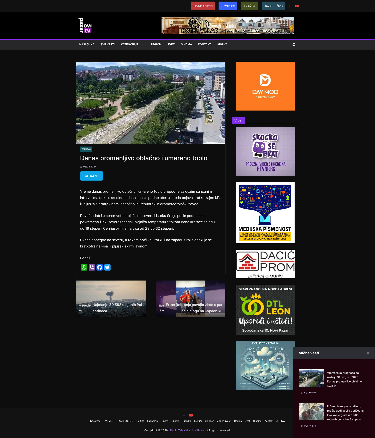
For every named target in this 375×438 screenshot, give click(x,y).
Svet (171, 44)
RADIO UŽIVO (274, 6)
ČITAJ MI (91, 176)
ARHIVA (222, 44)
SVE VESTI (108, 44)
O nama (186, 44)
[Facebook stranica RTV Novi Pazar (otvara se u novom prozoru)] (290, 6)
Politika (140, 420)
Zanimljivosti (224, 420)
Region (156, 44)
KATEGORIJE (129, 44)
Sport (165, 420)
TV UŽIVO (250, 6)
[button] (141, 45)
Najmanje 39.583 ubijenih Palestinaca (110, 308)
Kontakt (204, 44)
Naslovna (86, 44)
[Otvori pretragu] (294, 44)
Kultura (198, 420)
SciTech (209, 420)
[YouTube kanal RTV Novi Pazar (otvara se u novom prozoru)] (297, 6)
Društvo (86, 149)
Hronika (186, 420)
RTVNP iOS (228, 6)
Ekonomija (153, 420)
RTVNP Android (203, 6)
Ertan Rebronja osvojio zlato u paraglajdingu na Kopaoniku (191, 308)
